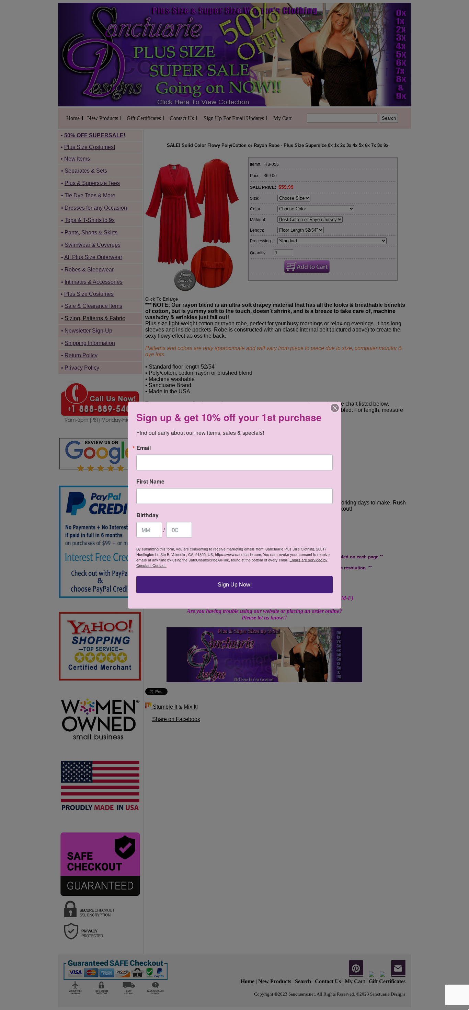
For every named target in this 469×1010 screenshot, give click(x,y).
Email (143, 447)
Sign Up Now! (235, 584)
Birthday (147, 515)
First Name (150, 481)
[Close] (335, 408)
